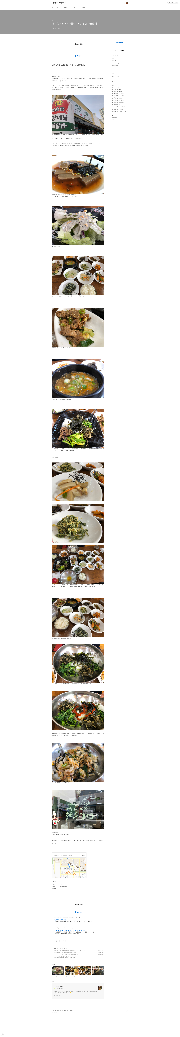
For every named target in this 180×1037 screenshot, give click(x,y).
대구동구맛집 (119, 97)
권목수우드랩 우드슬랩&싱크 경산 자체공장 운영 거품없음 (69, 930)
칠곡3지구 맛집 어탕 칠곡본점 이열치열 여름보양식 (64, 958)
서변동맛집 (114, 109)
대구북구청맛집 (120, 111)
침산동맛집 (114, 111)
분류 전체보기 (115, 56)
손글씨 (125, 111)
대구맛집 (120, 99)
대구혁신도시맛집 (115, 91)
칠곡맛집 (120, 104)
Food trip (56, 948)
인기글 (117, 77)
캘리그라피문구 (121, 100)
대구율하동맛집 (115, 104)
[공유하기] (56, 941)
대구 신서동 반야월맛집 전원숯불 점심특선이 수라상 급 (65, 954)
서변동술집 (114, 97)
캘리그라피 (114, 89)
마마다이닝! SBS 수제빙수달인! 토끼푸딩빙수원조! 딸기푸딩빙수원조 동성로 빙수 (73, 922)
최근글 (113, 77)
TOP (127, 1011)
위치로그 (75, 8)
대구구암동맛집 (121, 93)
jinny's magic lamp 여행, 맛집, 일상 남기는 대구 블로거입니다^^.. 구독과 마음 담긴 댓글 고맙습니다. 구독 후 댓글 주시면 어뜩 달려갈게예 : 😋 (75, 992)
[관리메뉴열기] (2, 1034)
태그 (58, 8)
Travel (113, 58)
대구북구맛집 (121, 102)
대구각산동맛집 (115, 95)
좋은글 (120, 91)
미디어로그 (66, 8)
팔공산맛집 (119, 89)
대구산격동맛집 (115, 102)
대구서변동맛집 (121, 106)
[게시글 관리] (58, 941)
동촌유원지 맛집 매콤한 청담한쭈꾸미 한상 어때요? (64, 952)
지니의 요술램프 (59, 3)
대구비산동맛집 (115, 99)
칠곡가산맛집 (121, 95)
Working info (115, 65)
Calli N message (115, 63)
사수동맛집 (121, 108)
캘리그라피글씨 (115, 106)
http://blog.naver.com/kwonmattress (63, 927)
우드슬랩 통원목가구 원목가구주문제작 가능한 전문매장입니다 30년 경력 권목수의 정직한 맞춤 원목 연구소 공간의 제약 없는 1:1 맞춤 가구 (74, 932)
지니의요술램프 (120, 109)
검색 (124, 3)
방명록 (83, 8)
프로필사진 (125, 88)
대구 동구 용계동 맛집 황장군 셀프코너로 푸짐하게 (64, 956)
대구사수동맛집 (115, 93)
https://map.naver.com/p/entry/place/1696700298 (66, 917)
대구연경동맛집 (115, 100)
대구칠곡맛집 (114, 88)
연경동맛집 (120, 88)
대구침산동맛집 (115, 108)
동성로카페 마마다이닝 (60, 920)
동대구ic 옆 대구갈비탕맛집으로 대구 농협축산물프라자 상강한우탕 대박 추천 (70, 950)
